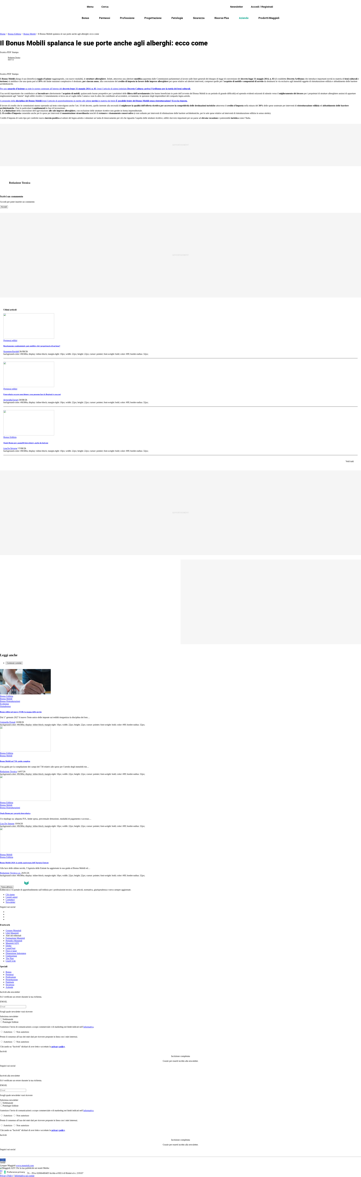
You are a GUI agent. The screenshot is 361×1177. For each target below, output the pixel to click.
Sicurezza (198, 18)
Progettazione (152, 18)
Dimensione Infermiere (16, 953)
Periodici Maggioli (14, 940)
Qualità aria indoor (256, 24)
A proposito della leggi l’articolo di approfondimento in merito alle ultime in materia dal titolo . (94, 101)
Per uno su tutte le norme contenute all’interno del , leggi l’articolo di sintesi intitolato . (95, 88)
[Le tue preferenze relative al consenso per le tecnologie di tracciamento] (14, 1172)
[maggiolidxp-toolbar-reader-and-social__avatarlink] (5, 59)
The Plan (10, 958)
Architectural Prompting (194, 24)
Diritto (8, 946)
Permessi (104, 18)
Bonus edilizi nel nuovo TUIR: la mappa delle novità (21, 712)
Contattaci (10, 899)
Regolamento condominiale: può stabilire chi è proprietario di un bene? (31, 346)
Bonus (85, 18)
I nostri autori (11, 897)
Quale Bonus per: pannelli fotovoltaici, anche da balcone (25, 443)
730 (154, 24)
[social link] (5, 183)
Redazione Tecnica (14, 58)
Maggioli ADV (12, 943)
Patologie (177, 18)
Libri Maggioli (12, 933)
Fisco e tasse (11, 951)
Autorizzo (7, 1032)
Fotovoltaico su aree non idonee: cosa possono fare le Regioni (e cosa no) (32, 394)
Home (2, 34)
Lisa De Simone (10, 448)
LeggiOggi (10, 948)
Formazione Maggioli (15, 938)
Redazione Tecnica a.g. (10, 873)
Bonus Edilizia (14, 34)
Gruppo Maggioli (13, 930)
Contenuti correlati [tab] (14, 663)
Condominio (169, 24)
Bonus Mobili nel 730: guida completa (15, 761)
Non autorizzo (22, 1032)
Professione (127, 18)
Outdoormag (11, 956)
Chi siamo (10, 894)
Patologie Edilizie (10, 1022)
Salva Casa (139, 24)
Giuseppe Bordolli (11, 351)
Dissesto (235, 24)
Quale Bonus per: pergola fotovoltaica (15, 813)
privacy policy (58, 1046)
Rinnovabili (218, 24)
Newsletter (10, 902)
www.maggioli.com (25, 1165)
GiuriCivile (11, 961)
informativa (88, 1027)
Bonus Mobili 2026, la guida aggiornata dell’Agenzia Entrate (24, 863)
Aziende (243, 18)
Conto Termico (119, 24)
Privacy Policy (6, 1175)
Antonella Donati (10, 400)
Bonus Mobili (29, 34)
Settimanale (8, 1019)
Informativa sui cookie (24, 1175)
